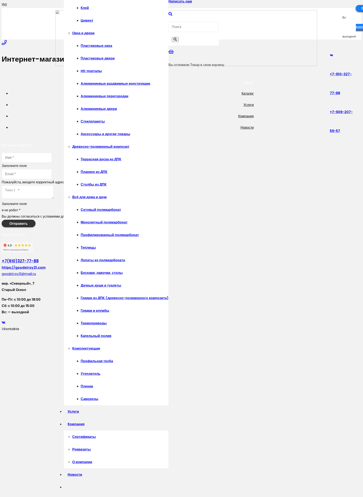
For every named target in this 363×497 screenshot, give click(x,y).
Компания (246, 116)
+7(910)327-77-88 (20, 261)
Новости (247, 127)
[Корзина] (171, 52)
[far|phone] (4, 42)
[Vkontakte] (331, 55)
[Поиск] (170, 14)
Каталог (248, 93)
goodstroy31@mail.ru (19, 273)
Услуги (248, 104)
